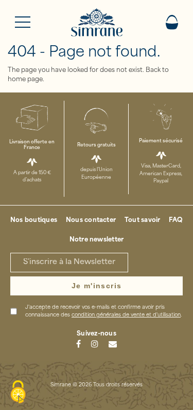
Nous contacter (91, 220)
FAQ (176, 220)
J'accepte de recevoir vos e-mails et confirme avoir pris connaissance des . (103, 311)
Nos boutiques (33, 220)
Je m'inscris (97, 286)
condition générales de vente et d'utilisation (126, 315)
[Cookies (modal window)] (18, 392)
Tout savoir (143, 220)
